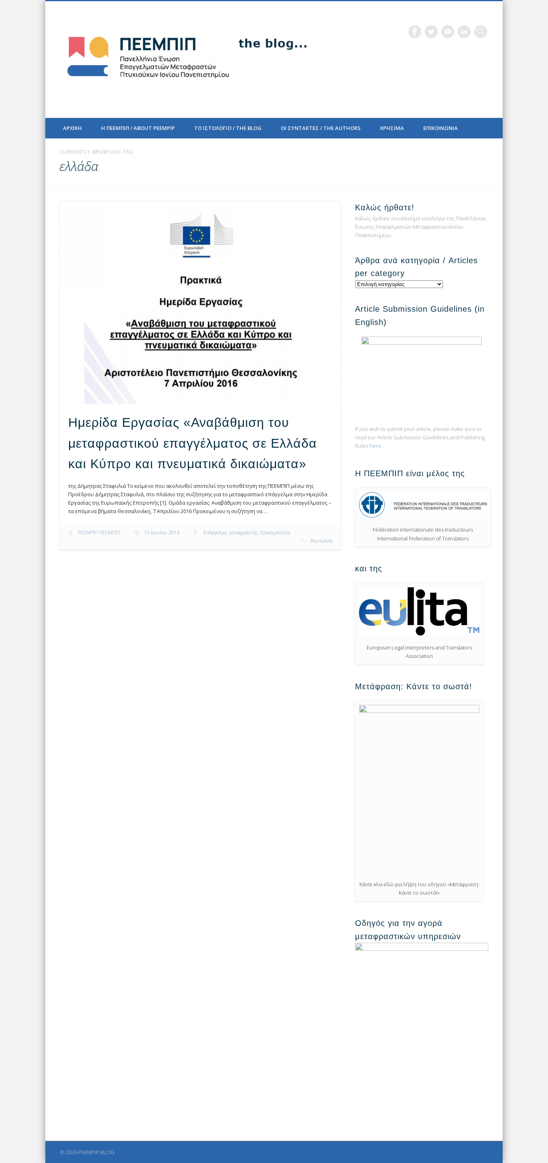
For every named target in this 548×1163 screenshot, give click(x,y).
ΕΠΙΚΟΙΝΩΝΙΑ (440, 128)
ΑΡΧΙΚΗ (72, 128)
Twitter (431, 31)
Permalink (322, 541)
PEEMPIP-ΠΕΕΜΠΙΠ (99, 532)
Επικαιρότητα (275, 532)
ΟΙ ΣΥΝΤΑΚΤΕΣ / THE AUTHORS (321, 128)
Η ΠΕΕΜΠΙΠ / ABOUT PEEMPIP (138, 128)
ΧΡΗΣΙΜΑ (392, 128)
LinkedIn (464, 31)
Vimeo (447, 31)
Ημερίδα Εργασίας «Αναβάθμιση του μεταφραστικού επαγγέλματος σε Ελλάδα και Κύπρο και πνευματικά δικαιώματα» (192, 443)
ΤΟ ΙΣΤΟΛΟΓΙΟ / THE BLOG (228, 128)
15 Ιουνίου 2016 (162, 532)
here (375, 445)
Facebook (414, 31)
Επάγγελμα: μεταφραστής (230, 532)
